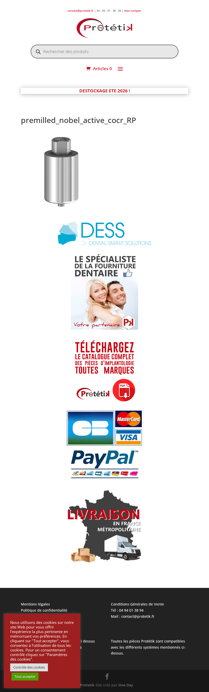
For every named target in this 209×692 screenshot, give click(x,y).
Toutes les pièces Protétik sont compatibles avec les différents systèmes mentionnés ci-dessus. (148, 647)
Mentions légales (35, 604)
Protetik (88, 685)
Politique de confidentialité (44, 610)
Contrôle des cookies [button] (29, 667)
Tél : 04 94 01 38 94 (127, 610)
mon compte (133, 11)
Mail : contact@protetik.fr (132, 616)
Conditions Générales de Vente (137, 604)
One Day (125, 685)
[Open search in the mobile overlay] (104, 51)
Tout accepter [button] (25, 676)
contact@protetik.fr (81, 11)
